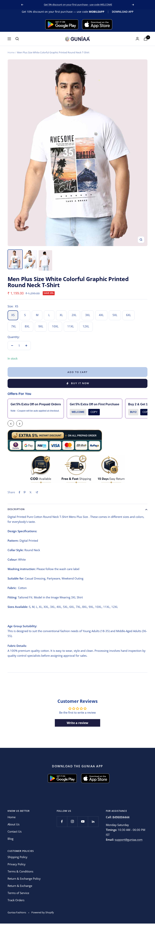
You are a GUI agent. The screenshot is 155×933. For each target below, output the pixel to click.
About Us (13, 824)
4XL (101, 315)
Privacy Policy (17, 864)
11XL (70, 326)
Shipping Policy (17, 857)
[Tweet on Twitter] (30, 492)
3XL (87, 315)
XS (13, 315)
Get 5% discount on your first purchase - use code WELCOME (78, 4)
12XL (86, 326)
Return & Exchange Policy (24, 878)
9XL (40, 326)
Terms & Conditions (20, 871)
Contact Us (15, 831)
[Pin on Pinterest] (25, 492)
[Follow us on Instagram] (72, 821)
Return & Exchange (20, 886)
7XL (13, 326)
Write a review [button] (77, 723)
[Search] (17, 38)
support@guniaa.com (129, 839)
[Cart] (145, 38)
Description (16, 509)
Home (11, 52)
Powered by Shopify (42, 912)
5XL (114, 315)
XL (61, 315)
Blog (10, 839)
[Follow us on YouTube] (83, 821)
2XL (74, 315)
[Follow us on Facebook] (62, 821)
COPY (94, 412)
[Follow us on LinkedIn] (93, 821)
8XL (27, 326)
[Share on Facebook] (19, 492)
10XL (55, 326)
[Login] (137, 38)
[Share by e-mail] (37, 492)
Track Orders (16, 900)
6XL (128, 315)
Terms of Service (18, 893)
